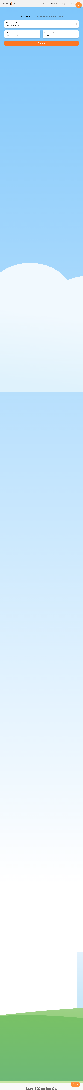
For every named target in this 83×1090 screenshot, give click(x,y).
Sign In (72, 4)
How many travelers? (50, 32)
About (44, 4)
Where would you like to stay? (14, 22)
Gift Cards (54, 4)
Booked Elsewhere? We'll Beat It (50, 16)
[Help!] (78, 5)
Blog (63, 4)
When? (8, 32)
